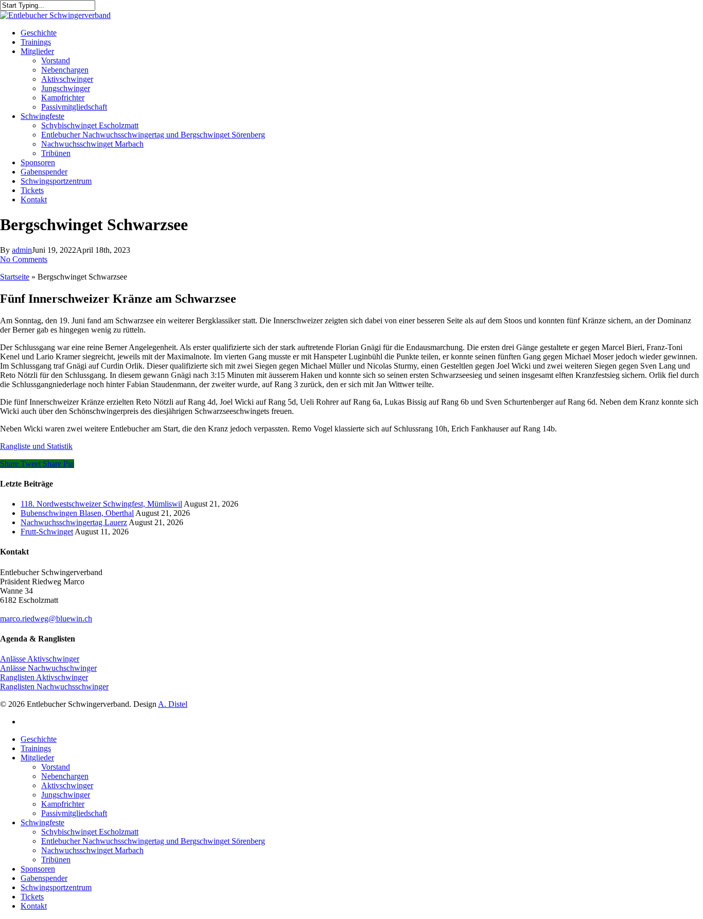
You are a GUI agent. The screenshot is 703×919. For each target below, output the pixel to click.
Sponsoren (38, 868)
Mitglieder (37, 757)
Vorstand (55, 766)
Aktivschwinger (67, 785)
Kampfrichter (62, 804)
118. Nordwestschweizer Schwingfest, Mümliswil (101, 503)
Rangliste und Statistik (36, 446)
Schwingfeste (42, 822)
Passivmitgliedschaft (74, 813)
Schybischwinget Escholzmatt (89, 831)
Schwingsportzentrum (56, 887)
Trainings (36, 748)
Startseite (14, 276)
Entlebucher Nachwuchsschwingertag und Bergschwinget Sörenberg (153, 841)
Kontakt (34, 905)
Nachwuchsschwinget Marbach (92, 850)
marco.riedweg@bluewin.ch (46, 618)
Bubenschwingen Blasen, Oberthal (77, 513)
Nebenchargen (65, 776)
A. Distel (172, 704)
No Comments (23, 259)
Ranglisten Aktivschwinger (44, 677)
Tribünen (56, 859)
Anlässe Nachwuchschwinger (48, 668)
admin (22, 250)
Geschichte (39, 739)
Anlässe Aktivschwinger (39, 658)
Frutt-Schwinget (47, 531)
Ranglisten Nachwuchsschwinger (54, 686)
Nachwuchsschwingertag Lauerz (74, 522)
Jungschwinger (65, 794)
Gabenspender (44, 878)
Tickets (32, 896)
